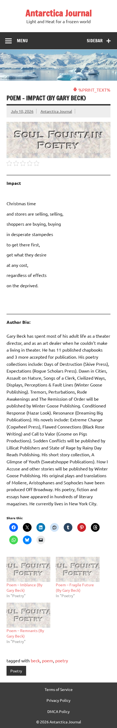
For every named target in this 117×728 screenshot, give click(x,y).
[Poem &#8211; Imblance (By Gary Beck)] (28, 569)
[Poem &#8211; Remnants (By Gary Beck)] (28, 615)
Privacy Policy (58, 700)
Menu (22, 41)
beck (35, 660)
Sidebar (95, 41)
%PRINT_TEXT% (93, 89)
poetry (61, 660)
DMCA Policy (58, 711)
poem (47, 660)
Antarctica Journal (59, 13)
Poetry (16, 670)
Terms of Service (59, 689)
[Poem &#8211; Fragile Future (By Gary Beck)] (78, 569)
